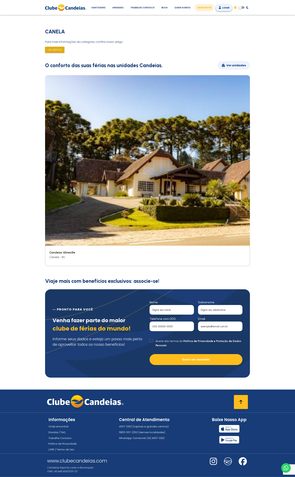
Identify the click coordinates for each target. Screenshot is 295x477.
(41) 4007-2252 (156, 438)
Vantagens (98, 7)
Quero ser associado (196, 359)
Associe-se (204, 7)
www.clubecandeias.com (77, 460)
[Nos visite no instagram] (213, 463)
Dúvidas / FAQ (57, 432)
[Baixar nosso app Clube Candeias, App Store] (229, 429)
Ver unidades (236, 65)
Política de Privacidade (62, 443)
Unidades (118, 7)
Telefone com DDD (163, 319)
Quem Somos (182, 7)
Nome (154, 302)
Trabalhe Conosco (142, 7)
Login (225, 7)
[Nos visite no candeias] (228, 461)
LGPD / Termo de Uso (61, 449)
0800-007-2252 (128, 432)
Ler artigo (55, 49)
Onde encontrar (58, 426)
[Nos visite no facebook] (243, 463)
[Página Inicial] (66, 7)
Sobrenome (206, 302)
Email (201, 319)
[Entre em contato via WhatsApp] (286, 468)
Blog (164, 7)
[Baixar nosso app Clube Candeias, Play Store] (229, 440)
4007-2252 (125, 426)
